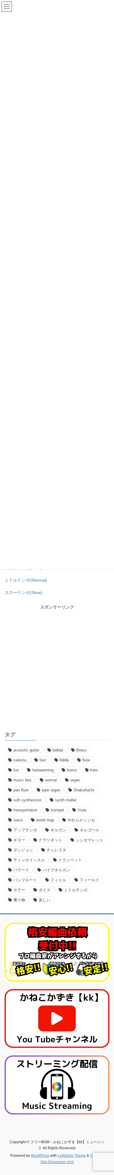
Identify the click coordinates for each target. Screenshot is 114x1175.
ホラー (19, 890)
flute (86, 760)
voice (18, 820)
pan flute (21, 790)
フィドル (58, 880)
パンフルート (25, 880)
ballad (58, 750)
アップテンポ (25, 830)
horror (72, 770)
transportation (25, 810)
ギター (19, 840)
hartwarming (43, 770)
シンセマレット (89, 840)
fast (43, 760)
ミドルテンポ (76, 890)
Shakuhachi (84, 790)
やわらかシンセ (81, 820)
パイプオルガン (56, 870)
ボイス (44, 890)
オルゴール (89, 830)
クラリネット (50, 840)
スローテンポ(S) (23, 592)
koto (94, 770)
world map (45, 820)
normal (51, 780)
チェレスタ (56, 850)
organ (75, 780)
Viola (82, 810)
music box (22, 780)
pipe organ (51, 790)
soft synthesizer (27, 800)
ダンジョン (23, 850)
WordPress (40, 1156)
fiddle (64, 760)
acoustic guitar (26, 750)
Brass (81, 750)
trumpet (57, 810)
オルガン (58, 830)
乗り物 (19, 900)
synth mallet (66, 800)
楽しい (44, 900)
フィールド (89, 880)
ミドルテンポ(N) (26, 580)
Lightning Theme (72, 1156)
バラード (21, 870)
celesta (19, 760)
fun (16, 770)
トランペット (70, 860)
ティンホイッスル (29, 860)
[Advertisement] (57, 667)
